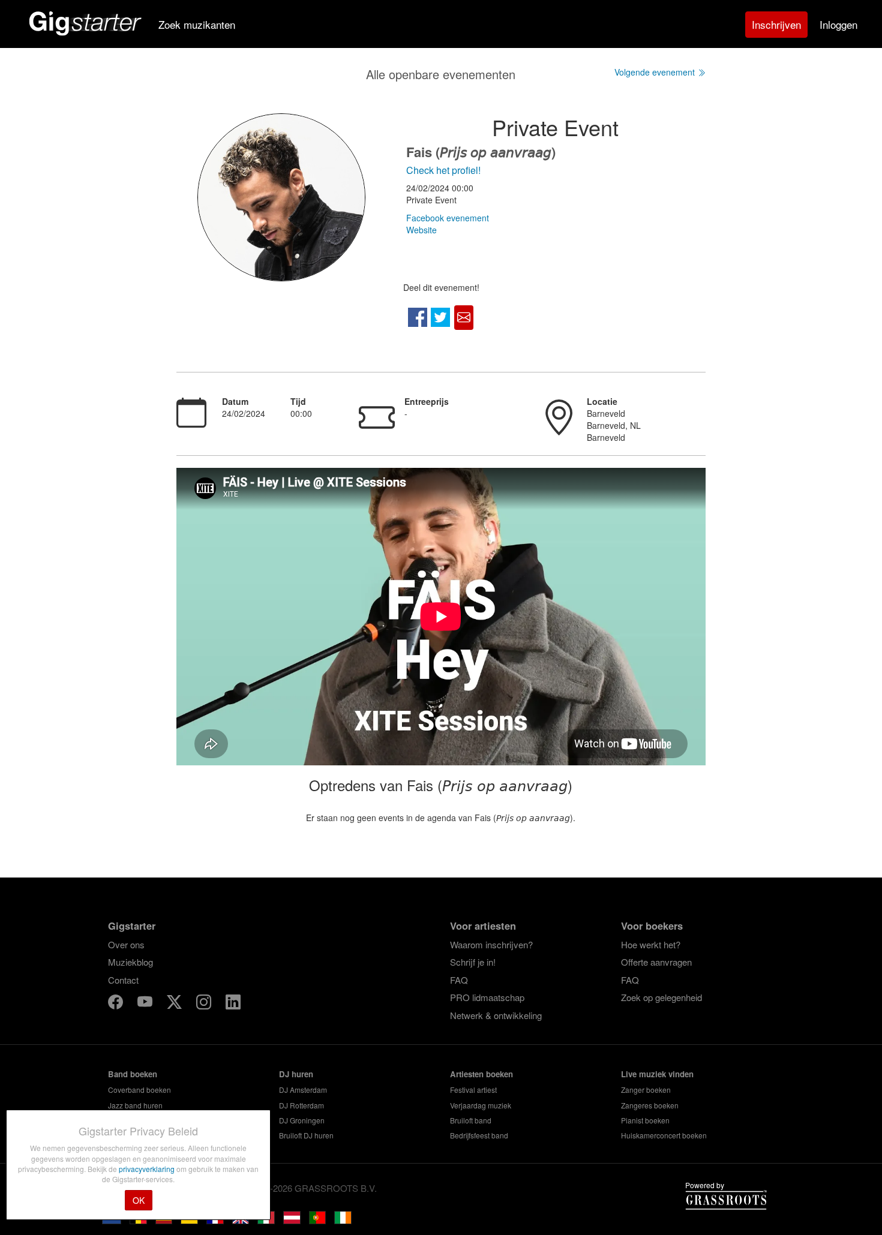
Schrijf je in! (473, 961)
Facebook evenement (447, 218)
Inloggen (838, 24)
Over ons (126, 944)
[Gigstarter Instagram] (205, 1003)
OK (139, 1200)
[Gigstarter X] (175, 1003)
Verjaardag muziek (480, 1105)
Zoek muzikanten (196, 24)
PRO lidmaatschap (487, 997)
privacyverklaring (147, 1169)
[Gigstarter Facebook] (116, 1003)
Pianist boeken (645, 1120)
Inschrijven (776, 24)
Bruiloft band (470, 1120)
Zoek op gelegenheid (661, 997)
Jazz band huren (135, 1105)
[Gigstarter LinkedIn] (233, 1003)
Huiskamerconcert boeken (664, 1135)
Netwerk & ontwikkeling (496, 1015)
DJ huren (296, 1074)
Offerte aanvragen (656, 961)
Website (421, 230)
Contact (123, 979)
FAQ (459, 979)
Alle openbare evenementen (440, 74)
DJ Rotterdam (301, 1105)
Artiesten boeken (481, 1074)
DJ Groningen (302, 1120)
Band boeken (132, 1074)
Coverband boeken (139, 1089)
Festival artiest (473, 1089)
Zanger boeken (646, 1089)
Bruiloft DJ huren (306, 1135)
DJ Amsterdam (303, 1089)
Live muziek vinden (657, 1074)
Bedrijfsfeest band (479, 1135)
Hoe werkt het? (650, 944)
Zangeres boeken (650, 1105)
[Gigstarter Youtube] (146, 1003)
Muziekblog (130, 961)
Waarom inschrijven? (491, 944)
